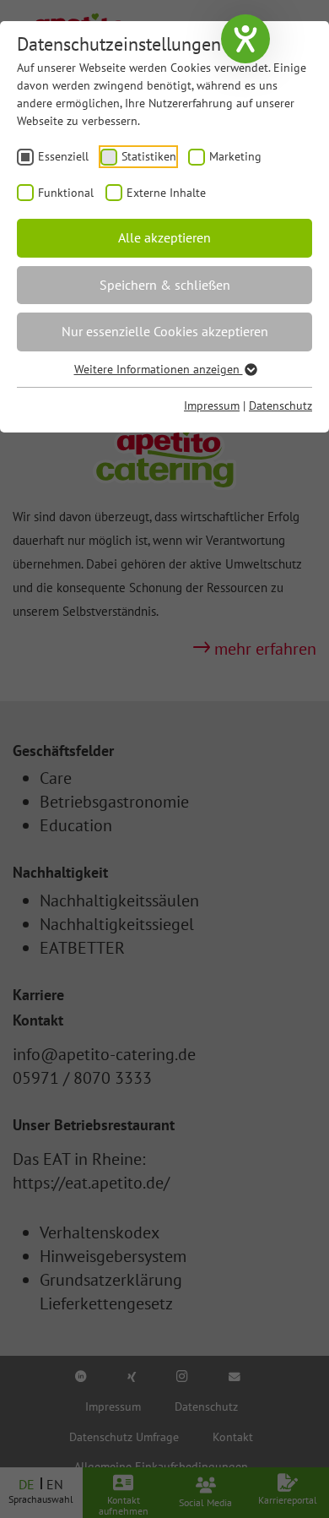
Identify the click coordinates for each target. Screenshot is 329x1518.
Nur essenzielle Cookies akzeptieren (165, 331)
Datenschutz (280, 405)
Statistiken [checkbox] (148, 156)
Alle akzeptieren (164, 237)
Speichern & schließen (165, 284)
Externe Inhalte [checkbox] (166, 192)
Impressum (212, 405)
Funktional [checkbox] (66, 192)
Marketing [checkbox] (235, 156)
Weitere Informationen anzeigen (158, 369)
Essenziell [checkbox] (63, 156)
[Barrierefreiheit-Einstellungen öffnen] (245, 38)
